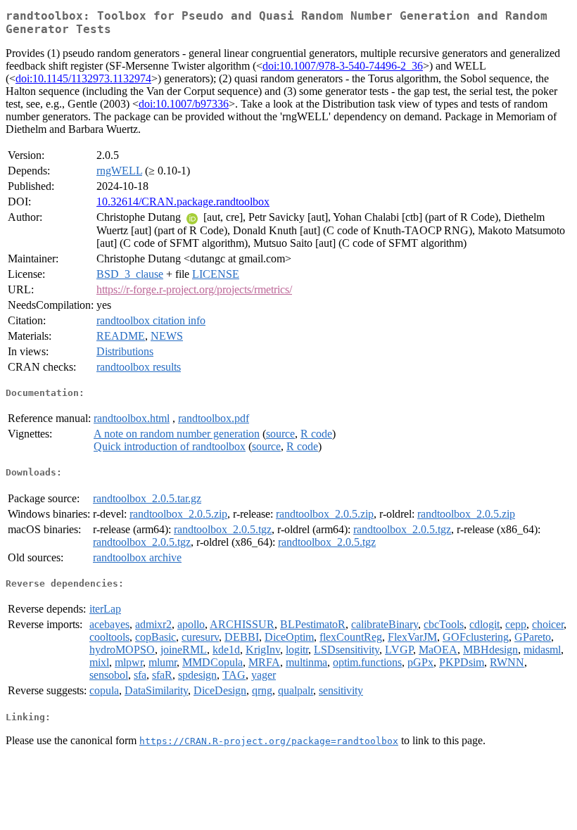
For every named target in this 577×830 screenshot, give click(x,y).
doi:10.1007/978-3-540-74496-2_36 (342, 66)
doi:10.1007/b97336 (184, 104)
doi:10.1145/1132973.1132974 (83, 78)
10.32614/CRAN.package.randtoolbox (183, 202)
